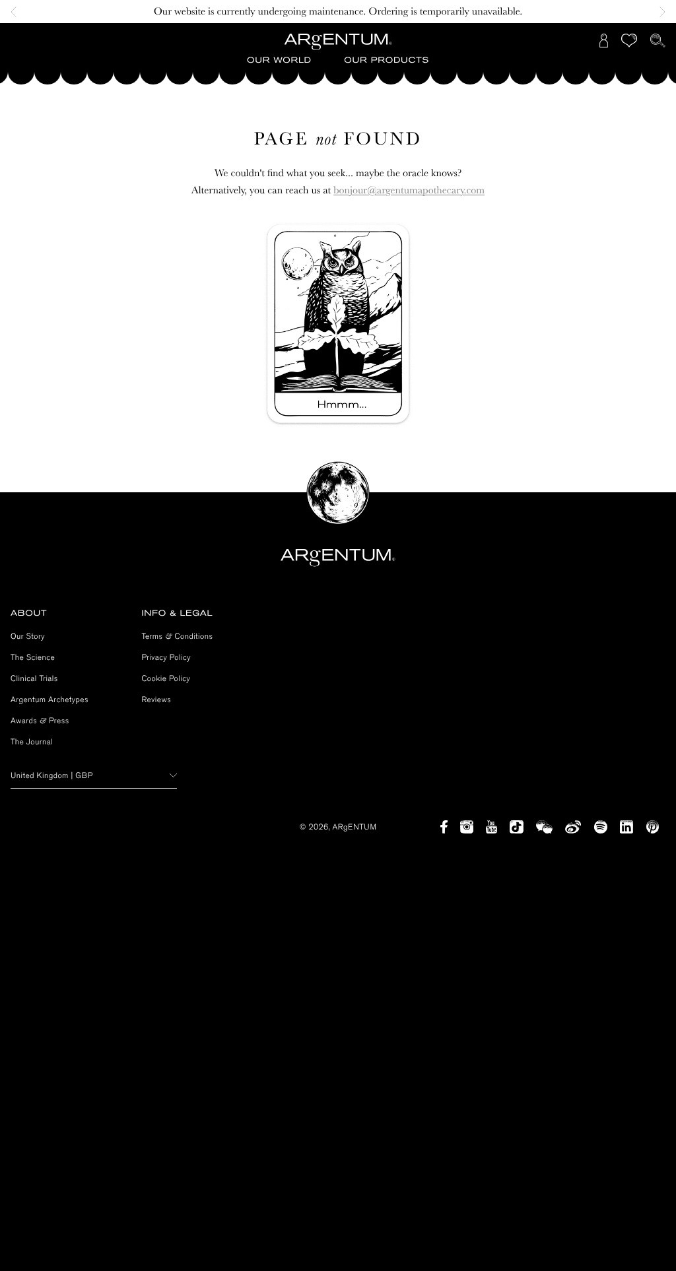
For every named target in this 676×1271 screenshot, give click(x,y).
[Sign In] (604, 41)
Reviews (156, 699)
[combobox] (94, 776)
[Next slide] (658, 12)
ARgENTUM (355, 827)
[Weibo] (573, 826)
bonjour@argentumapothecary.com (409, 190)
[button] (278, 61)
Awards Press (40, 720)
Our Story (28, 636)
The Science (33, 657)
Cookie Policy (165, 678)
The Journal (32, 741)
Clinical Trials (34, 678)
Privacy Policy (166, 657)
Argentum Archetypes (49, 699)
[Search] (657, 41)
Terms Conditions (177, 636)
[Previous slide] (17, 12)
